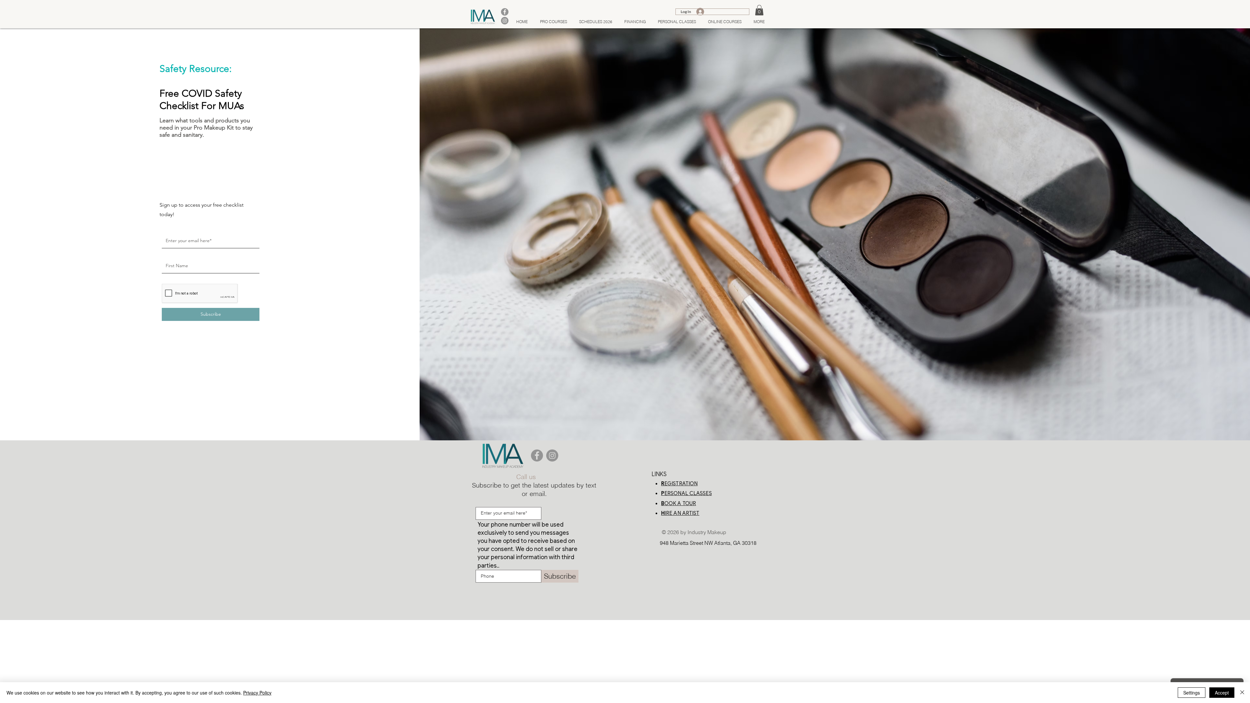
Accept (1222, 692)
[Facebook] (537, 455)
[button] (759, 10)
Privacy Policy (257, 692)
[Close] (1242, 692)
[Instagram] (552, 455)
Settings (1191, 692)
